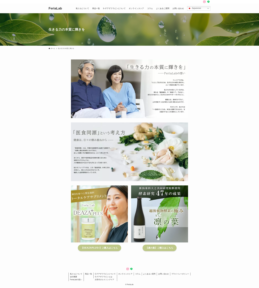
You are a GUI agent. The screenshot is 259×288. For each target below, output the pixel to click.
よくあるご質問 (149, 274)
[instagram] (204, 2)
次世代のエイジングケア (104, 280)
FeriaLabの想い (76, 280)
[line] (208, 2)
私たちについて (76, 274)
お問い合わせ (163, 274)
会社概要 (73, 277)
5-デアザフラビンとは (103, 277)
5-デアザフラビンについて (105, 274)
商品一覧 (88, 274)
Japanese (196, 8)
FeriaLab (55, 8)
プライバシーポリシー (180, 274)
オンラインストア (125, 274)
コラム (137, 274)
